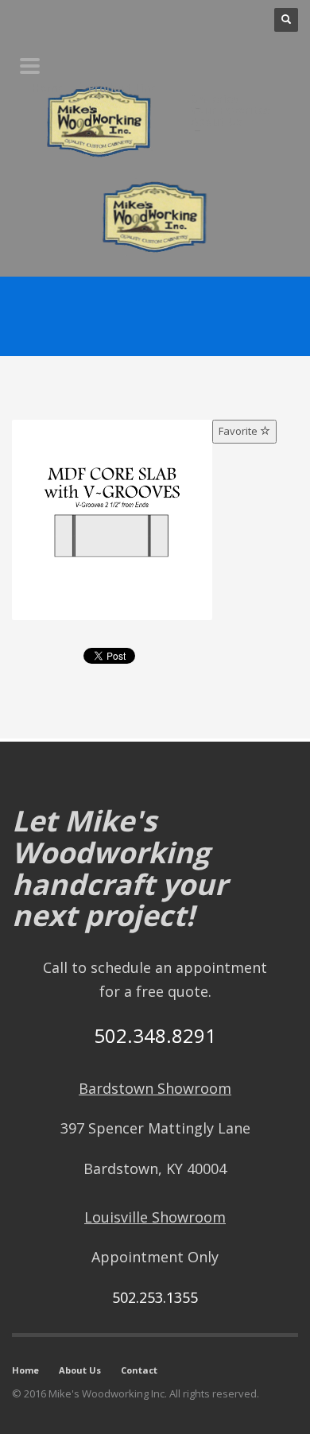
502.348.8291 (155, 1035)
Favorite (239, 431)
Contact (139, 1370)
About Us (80, 1370)
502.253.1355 (155, 1297)
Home (25, 1370)
